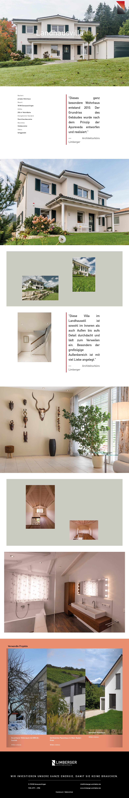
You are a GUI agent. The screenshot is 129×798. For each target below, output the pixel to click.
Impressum (60, 792)
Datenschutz (68, 792)
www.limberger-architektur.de (90, 788)
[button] (15, 697)
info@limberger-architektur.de (90, 784)
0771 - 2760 (36, 788)
